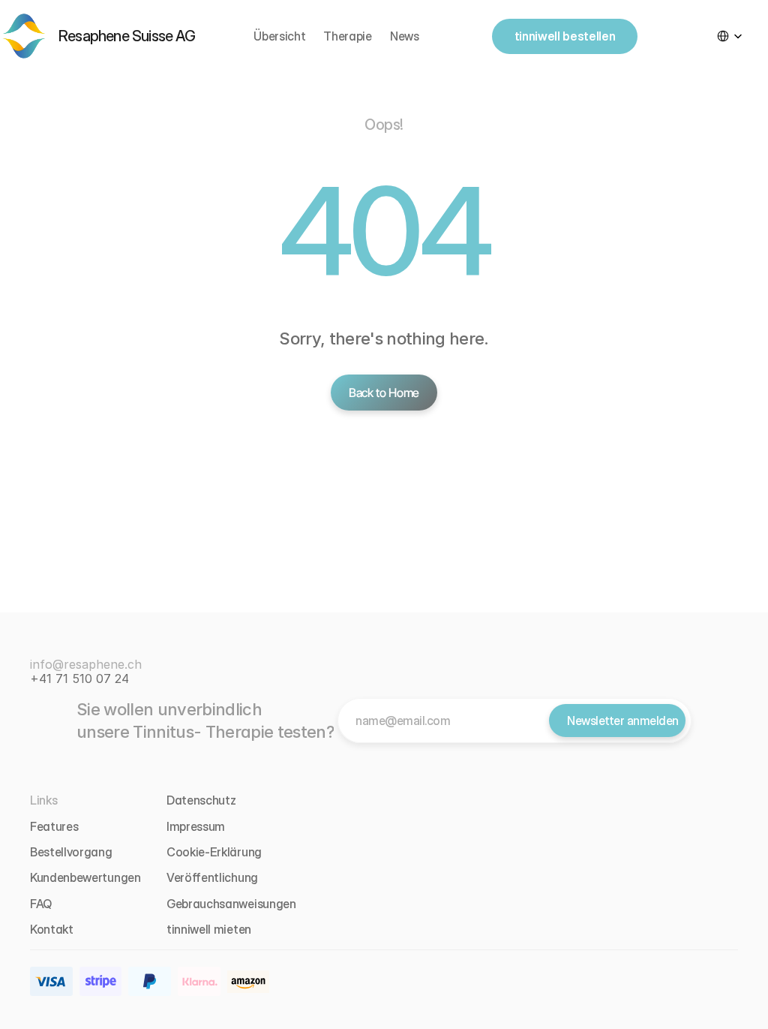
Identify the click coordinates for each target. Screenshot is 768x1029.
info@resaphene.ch (86, 664)
